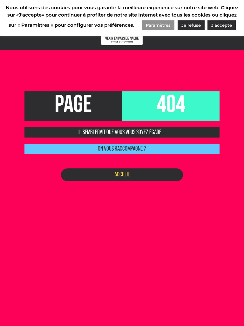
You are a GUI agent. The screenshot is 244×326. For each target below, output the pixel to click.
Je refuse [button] (191, 25)
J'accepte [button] (221, 25)
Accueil (122, 175)
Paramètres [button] (158, 25)
